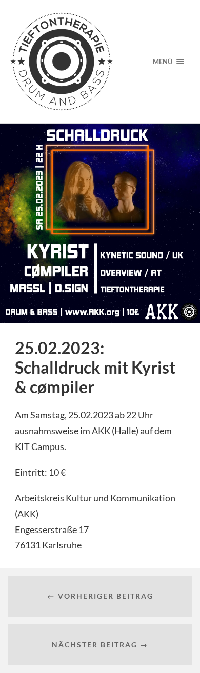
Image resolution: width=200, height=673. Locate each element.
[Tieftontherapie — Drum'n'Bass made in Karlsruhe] (73, 61)
